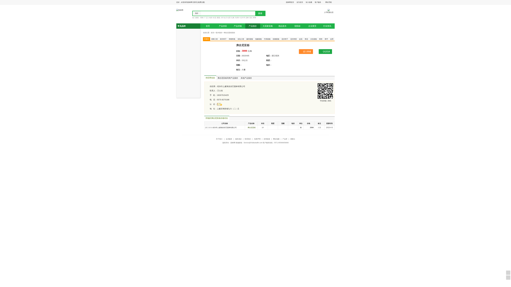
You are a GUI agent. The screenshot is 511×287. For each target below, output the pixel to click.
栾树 (247, 18)
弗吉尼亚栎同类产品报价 (228, 78)
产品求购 (238, 26)
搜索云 (292, 139)
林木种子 (223, 39)
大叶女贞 (224, 18)
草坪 (326, 39)
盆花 (300, 39)
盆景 (331, 39)
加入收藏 (309, 2)
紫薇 (218, 18)
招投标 (297, 26)
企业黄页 (312, 26)
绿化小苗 (241, 39)
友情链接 (267, 139)
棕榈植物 (276, 39)
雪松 (250, 18)
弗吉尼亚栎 (252, 127)
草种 (320, 39)
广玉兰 (206, 18)
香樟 (201, 18)
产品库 (285, 139)
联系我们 (248, 139)
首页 (208, 26)
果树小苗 (214, 39)
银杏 (211, 18)
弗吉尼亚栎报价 (229, 33)
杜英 (229, 18)
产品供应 (223, 26)
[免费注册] (201, 2)
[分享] (508, 277)
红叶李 (242, 18)
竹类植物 (267, 39)
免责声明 (257, 139)
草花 (306, 39)
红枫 (232, 18)
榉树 (254, 18)
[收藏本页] (508, 273)
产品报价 (253, 26)
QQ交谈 (326, 51)
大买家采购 (268, 26)
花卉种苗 (293, 39)
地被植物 (258, 39)
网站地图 (276, 139)
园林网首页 (290, 2)
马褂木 (237, 18)
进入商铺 (307, 51)
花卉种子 (285, 39)
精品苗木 (283, 26)
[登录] (195, 2)
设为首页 (300, 2)
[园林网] (179, 10)
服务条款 (238, 139)
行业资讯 (327, 26)
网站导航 (328, 2)
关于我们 (219, 139)
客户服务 (318, 2)
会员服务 (229, 139)
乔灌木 (206, 39)
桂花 (214, 18)
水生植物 (313, 39)
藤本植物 (249, 39)
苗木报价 (219, 33)
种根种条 (232, 39)
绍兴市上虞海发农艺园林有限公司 (231, 86)
